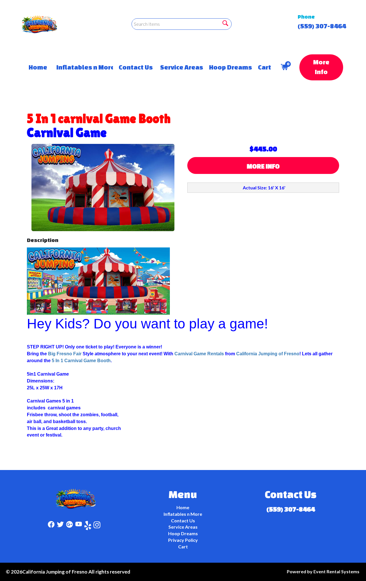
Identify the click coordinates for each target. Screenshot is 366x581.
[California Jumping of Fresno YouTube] (78, 526)
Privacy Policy (183, 540)
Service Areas (179, 67)
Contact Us (133, 67)
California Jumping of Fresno (267, 353)
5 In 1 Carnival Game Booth (81, 360)
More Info (321, 66)
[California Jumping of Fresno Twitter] (60, 526)
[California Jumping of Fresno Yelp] (87, 526)
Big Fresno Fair (65, 353)
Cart (263, 67)
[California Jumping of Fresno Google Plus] (69, 526)
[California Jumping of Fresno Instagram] (97, 526)
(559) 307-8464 (322, 25)
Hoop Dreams (227, 67)
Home (37, 67)
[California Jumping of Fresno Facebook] (51, 526)
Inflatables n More (82, 67)
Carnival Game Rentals (199, 353)
